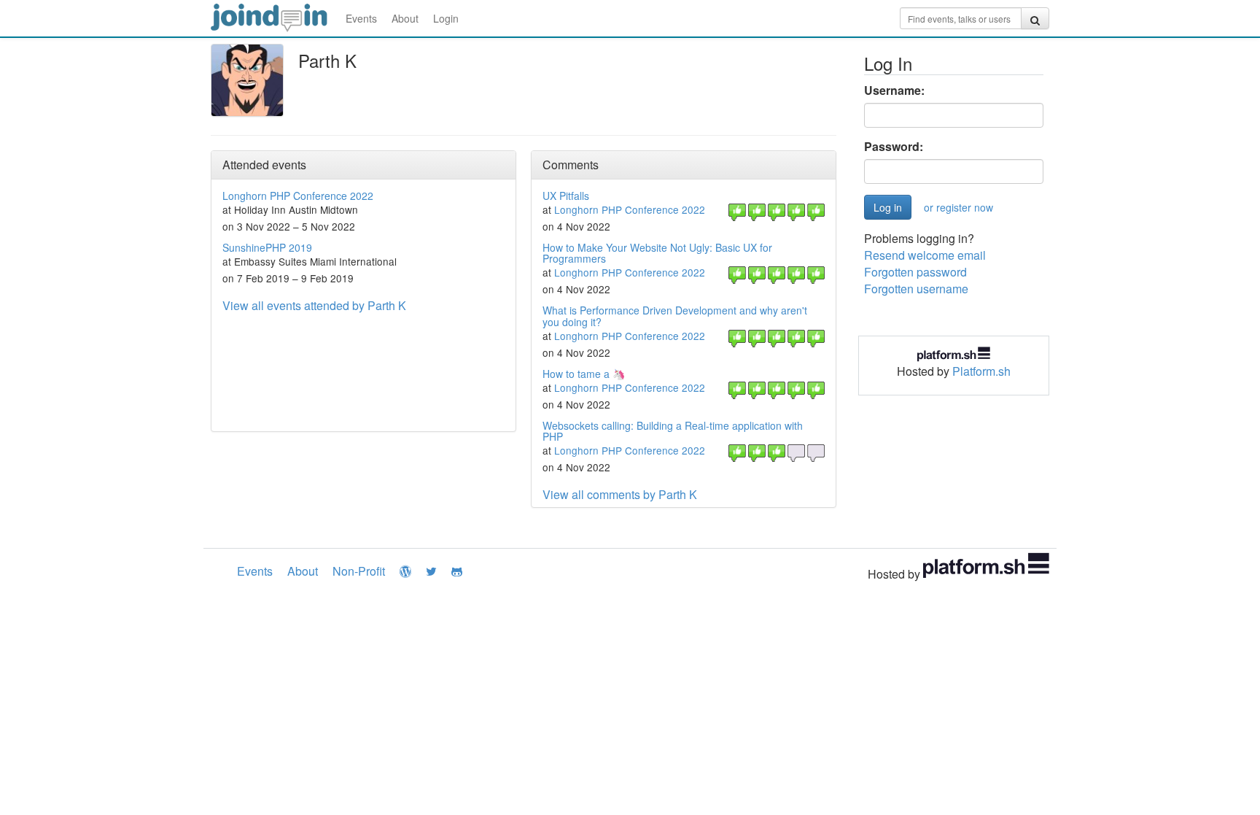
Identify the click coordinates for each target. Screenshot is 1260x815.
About (405, 18)
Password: (893, 147)
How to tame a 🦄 (583, 373)
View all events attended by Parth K (314, 305)
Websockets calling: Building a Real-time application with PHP (672, 431)
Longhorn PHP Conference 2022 (297, 195)
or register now (958, 207)
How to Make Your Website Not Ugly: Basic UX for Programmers (657, 253)
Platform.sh (981, 371)
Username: (894, 90)
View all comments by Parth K (619, 494)
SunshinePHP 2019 (267, 247)
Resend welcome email (925, 255)
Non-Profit (358, 571)
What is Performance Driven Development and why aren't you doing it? (674, 315)
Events (361, 18)
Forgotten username (916, 288)
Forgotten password (915, 271)
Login (446, 18)
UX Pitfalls (565, 195)
